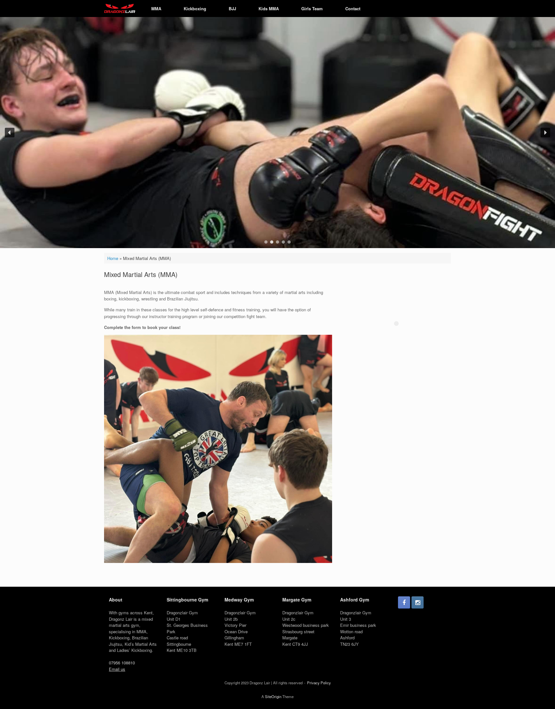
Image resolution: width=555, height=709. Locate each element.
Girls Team (312, 8)
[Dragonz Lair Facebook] (404, 602)
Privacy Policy (319, 682)
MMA (156, 8)
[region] (277, 132)
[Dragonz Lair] (119, 8)
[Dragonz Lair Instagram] (417, 602)
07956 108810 (122, 663)
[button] (9, 132)
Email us (117, 669)
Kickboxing (195, 8)
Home (112, 258)
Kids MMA (269, 8)
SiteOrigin (273, 696)
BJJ (232, 8)
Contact (352, 8)
